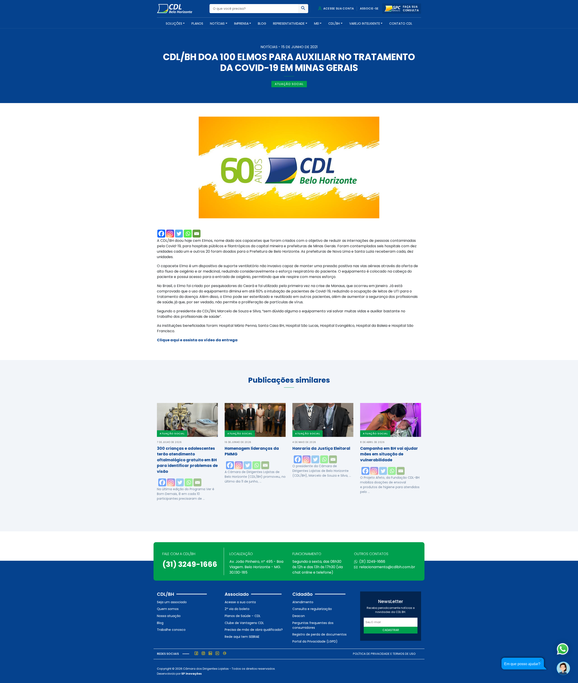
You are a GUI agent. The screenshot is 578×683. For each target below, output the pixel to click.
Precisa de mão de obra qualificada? (254, 629)
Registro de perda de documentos (319, 634)
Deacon (298, 616)
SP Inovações (191, 674)
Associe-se (369, 8)
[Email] (196, 234)
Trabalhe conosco (171, 629)
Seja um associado (172, 602)
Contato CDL (400, 23)
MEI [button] (316, 23)
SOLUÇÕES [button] (174, 23)
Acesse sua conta (338, 8)
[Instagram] (170, 234)
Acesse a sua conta (240, 602)
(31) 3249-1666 (189, 564)
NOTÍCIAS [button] (217, 23)
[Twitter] (179, 234)
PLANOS (197, 23)
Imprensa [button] (241, 23)
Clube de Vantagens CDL (244, 623)
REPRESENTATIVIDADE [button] (289, 23)
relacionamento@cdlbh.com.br (387, 567)
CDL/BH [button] (334, 23)
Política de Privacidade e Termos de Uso (384, 654)
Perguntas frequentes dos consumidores (312, 625)
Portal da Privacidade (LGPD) (315, 641)
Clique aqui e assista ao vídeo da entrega (197, 340)
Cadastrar (390, 630)
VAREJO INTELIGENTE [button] (364, 23)
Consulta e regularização (312, 609)
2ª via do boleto (237, 609)
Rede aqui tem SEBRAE (242, 636)
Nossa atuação (169, 616)
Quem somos (168, 609)
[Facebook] (161, 234)
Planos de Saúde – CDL (243, 616)
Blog (262, 23)
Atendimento (302, 602)
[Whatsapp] (188, 234)
